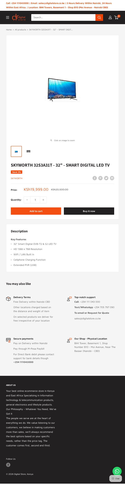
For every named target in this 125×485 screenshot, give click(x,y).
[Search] (99, 17)
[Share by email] (112, 178)
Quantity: (16, 199)
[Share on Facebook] (95, 178)
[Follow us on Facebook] (8, 465)
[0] (116, 17)
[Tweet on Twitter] (106, 178)
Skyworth (16, 178)
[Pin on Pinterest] (100, 178)
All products (20, 29)
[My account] (110, 17)
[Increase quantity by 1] (43, 200)
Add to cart (36, 211)
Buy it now (89, 211)
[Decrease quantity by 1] (27, 200)
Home (9, 29)
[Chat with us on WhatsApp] (117, 471)
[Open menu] (7, 17)
